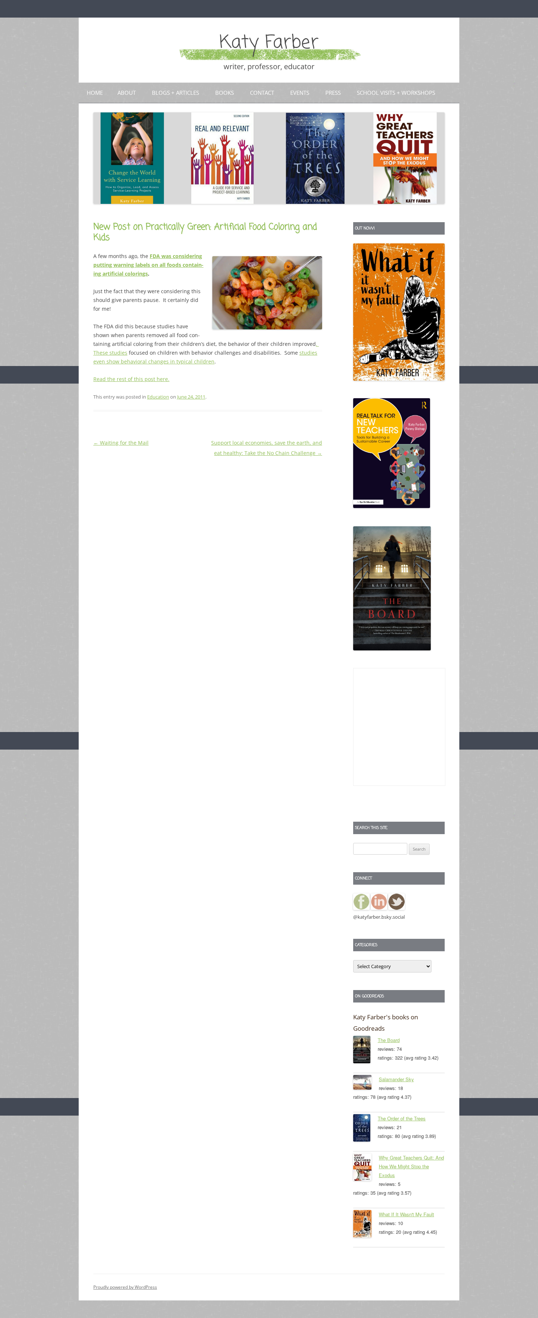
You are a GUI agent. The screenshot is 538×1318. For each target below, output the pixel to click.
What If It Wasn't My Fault (406, 1214)
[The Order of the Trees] (365, 1129)
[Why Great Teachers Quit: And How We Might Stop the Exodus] (366, 1168)
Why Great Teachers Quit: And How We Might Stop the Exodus (411, 1166)
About (126, 92)
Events (299, 92)
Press (333, 92)
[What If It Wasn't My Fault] (366, 1225)
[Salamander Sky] (366, 1083)
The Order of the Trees (402, 1118)
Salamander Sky (396, 1079)
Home (95, 92)
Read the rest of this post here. (131, 379)
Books (224, 92)
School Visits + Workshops (396, 92)
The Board (389, 1040)
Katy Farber (269, 43)
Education (158, 396)
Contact (262, 92)
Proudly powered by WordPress (125, 1287)
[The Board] (365, 1051)
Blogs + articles (175, 92)
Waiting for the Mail (121, 442)
